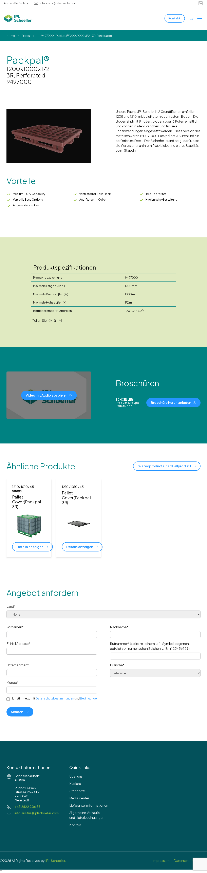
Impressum (161, 860)
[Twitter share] (55, 320)
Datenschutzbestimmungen (55, 698)
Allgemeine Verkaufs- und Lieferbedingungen (86, 815)
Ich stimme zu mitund (55, 698)
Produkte (28, 35)
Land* (10, 606)
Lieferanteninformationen (87, 805)
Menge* (12, 682)
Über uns (75, 776)
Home (10, 35)
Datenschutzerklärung (190, 860)
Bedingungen (89, 698)
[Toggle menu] (199, 18)
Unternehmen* (17, 665)
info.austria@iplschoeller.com (58, 3)
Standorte (77, 791)
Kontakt (75, 825)
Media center (79, 798)
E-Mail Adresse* (18, 643)
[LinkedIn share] (60, 320)
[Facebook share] (50, 320)
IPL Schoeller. (55, 860)
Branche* (117, 665)
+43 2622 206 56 (27, 807)
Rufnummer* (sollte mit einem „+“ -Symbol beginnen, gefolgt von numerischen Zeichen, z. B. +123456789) (150, 646)
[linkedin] (200, 3)
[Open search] (191, 18)
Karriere (75, 783)
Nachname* (119, 627)
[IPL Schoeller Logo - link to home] (18, 18)
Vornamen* (14, 627)
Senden (17, 712)
